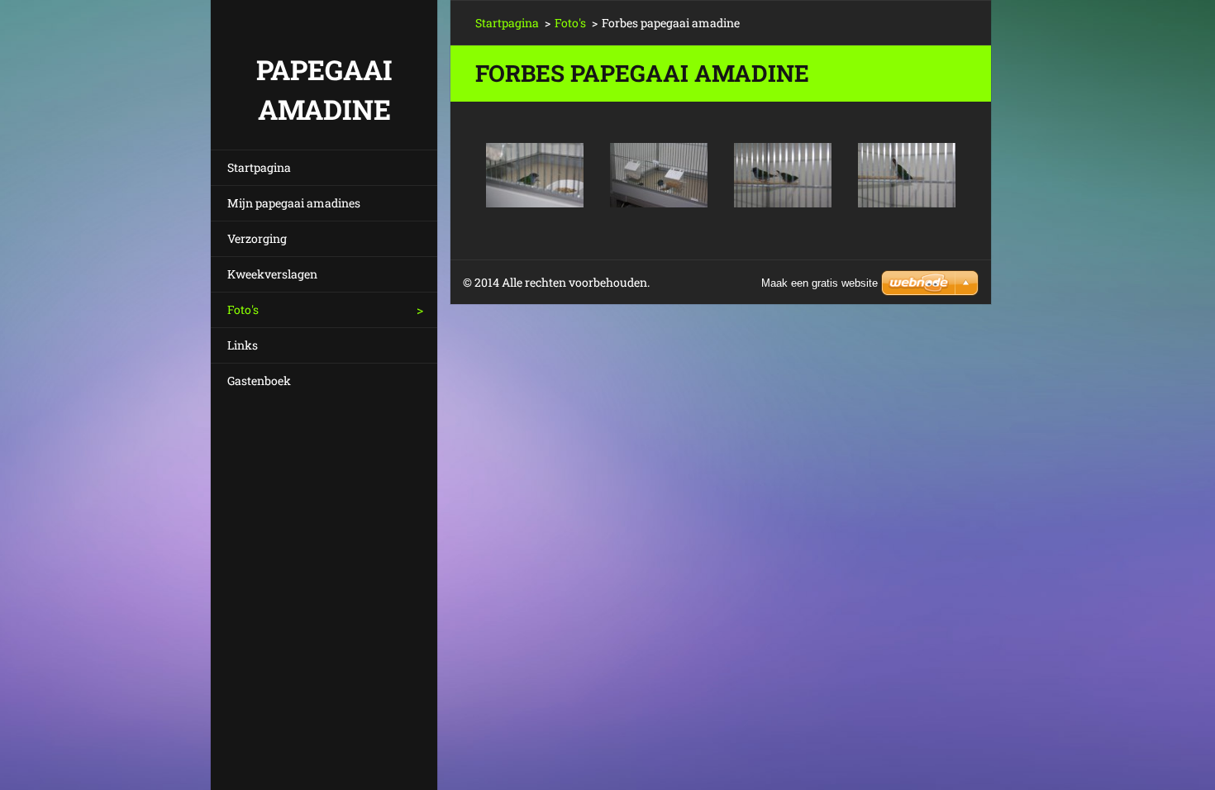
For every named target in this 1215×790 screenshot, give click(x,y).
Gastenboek (259, 380)
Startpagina (259, 167)
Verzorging (257, 238)
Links (242, 345)
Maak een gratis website (819, 283)
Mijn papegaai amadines (293, 203)
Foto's (243, 309)
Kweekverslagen (272, 274)
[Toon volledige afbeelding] (535, 175)
